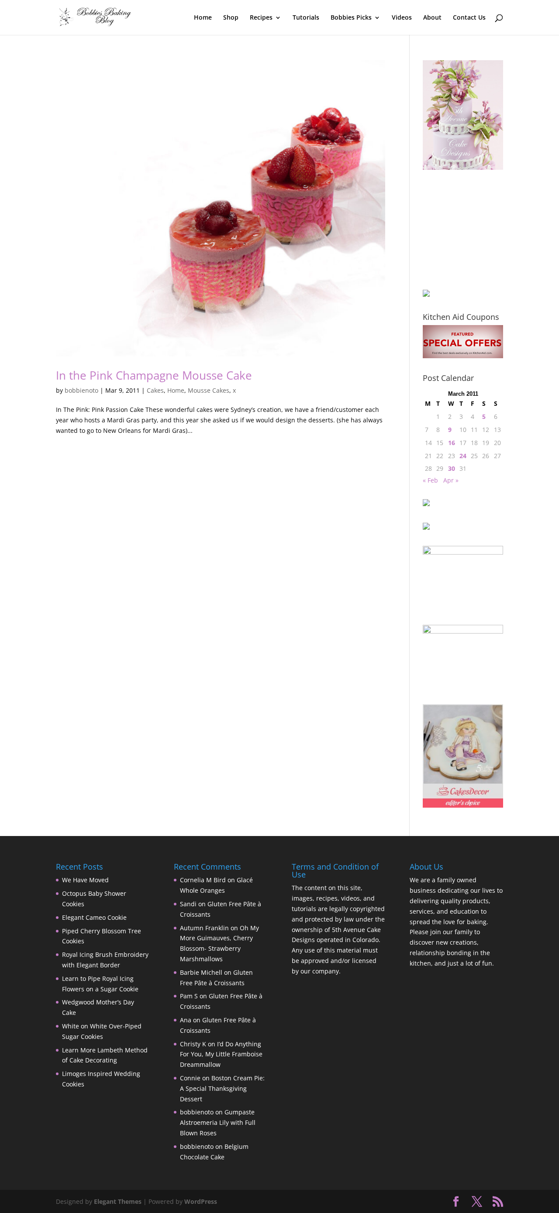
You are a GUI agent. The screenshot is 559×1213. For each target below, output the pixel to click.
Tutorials (306, 17)
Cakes (155, 390)
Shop (230, 17)
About (432, 17)
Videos (402, 17)
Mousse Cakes (208, 390)
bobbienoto (81, 390)
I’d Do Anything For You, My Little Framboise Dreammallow (221, 1054)
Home (203, 17)
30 (451, 468)
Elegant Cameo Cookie (94, 917)
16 (451, 443)
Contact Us (469, 17)
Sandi (188, 904)
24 (462, 456)
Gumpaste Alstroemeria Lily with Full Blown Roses (217, 1122)
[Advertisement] (466, 229)
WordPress (200, 1201)
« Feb (430, 480)
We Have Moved (85, 880)
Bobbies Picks (351, 17)
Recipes (261, 17)
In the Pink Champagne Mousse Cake (154, 375)
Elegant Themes (117, 1201)
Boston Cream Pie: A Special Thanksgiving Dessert (222, 1088)
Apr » (451, 480)
